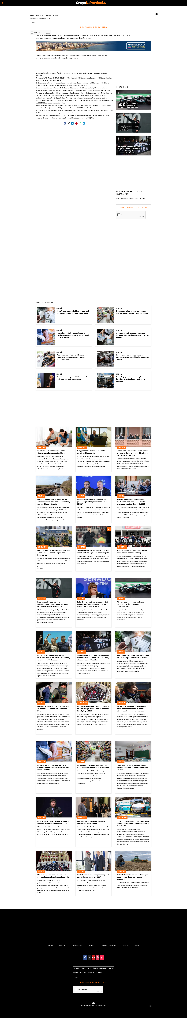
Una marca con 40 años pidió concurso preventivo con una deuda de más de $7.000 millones (71, 357)
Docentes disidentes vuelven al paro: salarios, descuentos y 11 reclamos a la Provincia (132, 767)
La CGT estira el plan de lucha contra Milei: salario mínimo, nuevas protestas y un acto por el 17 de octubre (53, 657)
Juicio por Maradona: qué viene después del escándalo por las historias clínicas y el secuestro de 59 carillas (93, 657)
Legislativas (42, 547)
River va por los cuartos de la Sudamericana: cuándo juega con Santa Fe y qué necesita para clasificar (52, 604)
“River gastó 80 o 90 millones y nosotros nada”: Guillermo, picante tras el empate (93, 551)
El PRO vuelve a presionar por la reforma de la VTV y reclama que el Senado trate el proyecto (133, 823)
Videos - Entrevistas (45, 974)
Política (41, 496)
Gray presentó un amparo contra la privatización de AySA (91, 452)
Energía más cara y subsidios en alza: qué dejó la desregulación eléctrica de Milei (72, 312)
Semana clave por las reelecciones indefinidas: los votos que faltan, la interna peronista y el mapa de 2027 (131, 501)
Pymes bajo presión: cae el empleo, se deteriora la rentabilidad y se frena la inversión (130, 379)
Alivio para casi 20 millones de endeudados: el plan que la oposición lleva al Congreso (131, 928)
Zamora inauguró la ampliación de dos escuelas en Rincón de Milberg (132, 551)
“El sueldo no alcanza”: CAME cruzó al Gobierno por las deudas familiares (52, 452)
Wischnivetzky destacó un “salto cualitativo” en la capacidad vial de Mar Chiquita (92, 979)
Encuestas (121, 447)
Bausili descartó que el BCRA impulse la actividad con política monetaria (72, 378)
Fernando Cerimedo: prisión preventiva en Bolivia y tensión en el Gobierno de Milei (53, 708)
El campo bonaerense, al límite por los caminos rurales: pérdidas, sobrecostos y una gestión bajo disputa (53, 501)
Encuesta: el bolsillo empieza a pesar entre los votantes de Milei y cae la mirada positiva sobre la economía (131, 708)
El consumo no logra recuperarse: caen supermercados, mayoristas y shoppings (132, 312)
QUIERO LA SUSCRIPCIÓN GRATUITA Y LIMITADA (133, 208)
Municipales (82, 447)
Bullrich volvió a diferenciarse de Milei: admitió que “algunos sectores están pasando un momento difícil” (92, 604)
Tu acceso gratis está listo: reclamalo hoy (129, 192)
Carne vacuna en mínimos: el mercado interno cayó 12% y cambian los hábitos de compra (132, 357)
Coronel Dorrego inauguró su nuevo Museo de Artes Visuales (91, 822)
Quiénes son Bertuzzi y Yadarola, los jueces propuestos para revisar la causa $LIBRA (92, 501)
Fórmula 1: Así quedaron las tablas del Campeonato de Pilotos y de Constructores (132, 604)
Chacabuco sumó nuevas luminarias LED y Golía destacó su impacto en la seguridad (93, 928)
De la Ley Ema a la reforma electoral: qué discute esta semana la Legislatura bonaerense (53, 552)
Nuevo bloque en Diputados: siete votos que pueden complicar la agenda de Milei (53, 876)
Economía (59, 308)
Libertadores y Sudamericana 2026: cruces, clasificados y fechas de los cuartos (131, 979)
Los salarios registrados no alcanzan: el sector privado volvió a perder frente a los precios (132, 335)
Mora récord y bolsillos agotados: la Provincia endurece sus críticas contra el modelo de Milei (72, 335)
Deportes (81, 547)
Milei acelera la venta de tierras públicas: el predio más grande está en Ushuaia (53, 822)
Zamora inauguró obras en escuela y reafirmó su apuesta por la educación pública (52, 928)
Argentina (41, 447)
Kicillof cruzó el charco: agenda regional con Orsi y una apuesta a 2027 (93, 876)
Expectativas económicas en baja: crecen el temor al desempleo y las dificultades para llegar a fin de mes (133, 453)
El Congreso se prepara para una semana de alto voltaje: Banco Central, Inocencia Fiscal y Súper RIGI (93, 708)
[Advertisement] (75, 63)
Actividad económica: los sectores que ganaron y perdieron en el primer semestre (132, 877)
